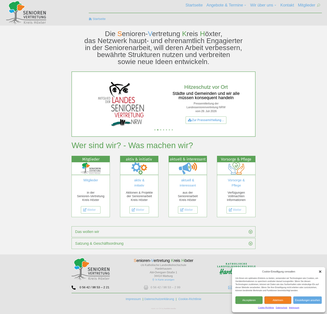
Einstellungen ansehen (307, 300)
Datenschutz (281, 308)
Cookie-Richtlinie (266, 308)
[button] (320, 271)
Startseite (194, 5)
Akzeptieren (249, 300)
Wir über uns (261, 5)
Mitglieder (306, 5)
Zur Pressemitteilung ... (208, 120)
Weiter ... (92, 209)
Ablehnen (278, 300)
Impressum (294, 308)
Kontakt (287, 5)
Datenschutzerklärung (159, 299)
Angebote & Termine (224, 5)
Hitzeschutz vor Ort (206, 87)
